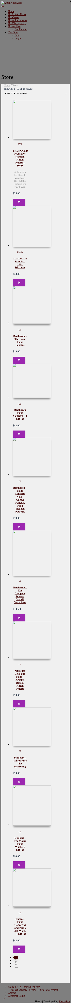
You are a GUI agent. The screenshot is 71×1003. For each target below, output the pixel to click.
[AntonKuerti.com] (11, 2)
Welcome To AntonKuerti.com (24, 986)
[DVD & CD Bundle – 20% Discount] (32, 226)
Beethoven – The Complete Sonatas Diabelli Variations (20, 595)
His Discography (17, 23)
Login (18, 38)
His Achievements (17, 20)
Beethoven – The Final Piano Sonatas (20, 340)
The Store (13, 32)
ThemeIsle (64, 1001)
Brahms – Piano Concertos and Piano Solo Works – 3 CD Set (20, 926)
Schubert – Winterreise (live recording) (20, 762)
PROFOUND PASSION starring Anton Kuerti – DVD (20, 158)
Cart (17, 35)
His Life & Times (17, 14)
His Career (13, 17)
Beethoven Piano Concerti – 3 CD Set (20, 414)
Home (11, 11)
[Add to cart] (19, 202)
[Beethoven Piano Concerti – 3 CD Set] (32, 381)
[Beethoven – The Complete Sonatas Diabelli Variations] (32, 553)
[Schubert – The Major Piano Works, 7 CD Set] (32, 805)
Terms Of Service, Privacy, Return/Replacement (33, 989)
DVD (20, 144)
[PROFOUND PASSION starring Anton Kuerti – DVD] (32, 119)
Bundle (20, 252)
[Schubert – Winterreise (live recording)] (32, 726)
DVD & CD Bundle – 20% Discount (20, 263)
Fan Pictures (21, 29)
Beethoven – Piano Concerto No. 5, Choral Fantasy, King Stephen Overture (20, 499)
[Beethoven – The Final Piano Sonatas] (32, 305)
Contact (12, 992)
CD (20, 329)
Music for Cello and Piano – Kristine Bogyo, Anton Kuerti (20, 679)
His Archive (14, 26)
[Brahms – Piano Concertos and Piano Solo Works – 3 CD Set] (32, 887)
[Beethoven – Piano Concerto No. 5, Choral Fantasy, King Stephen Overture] (32, 457)
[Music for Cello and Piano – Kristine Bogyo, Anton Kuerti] (32, 640)
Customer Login (16, 995)
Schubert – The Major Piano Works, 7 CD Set (20, 844)
